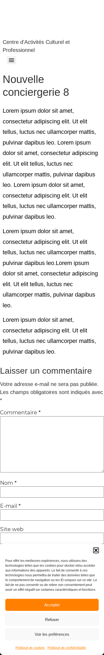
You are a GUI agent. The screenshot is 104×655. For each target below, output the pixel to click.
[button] (96, 550)
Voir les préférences (52, 634)
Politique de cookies (30, 648)
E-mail (10, 506)
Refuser (52, 619)
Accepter (52, 605)
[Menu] (11, 60)
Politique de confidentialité (66, 648)
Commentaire (20, 412)
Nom (8, 483)
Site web (11, 529)
